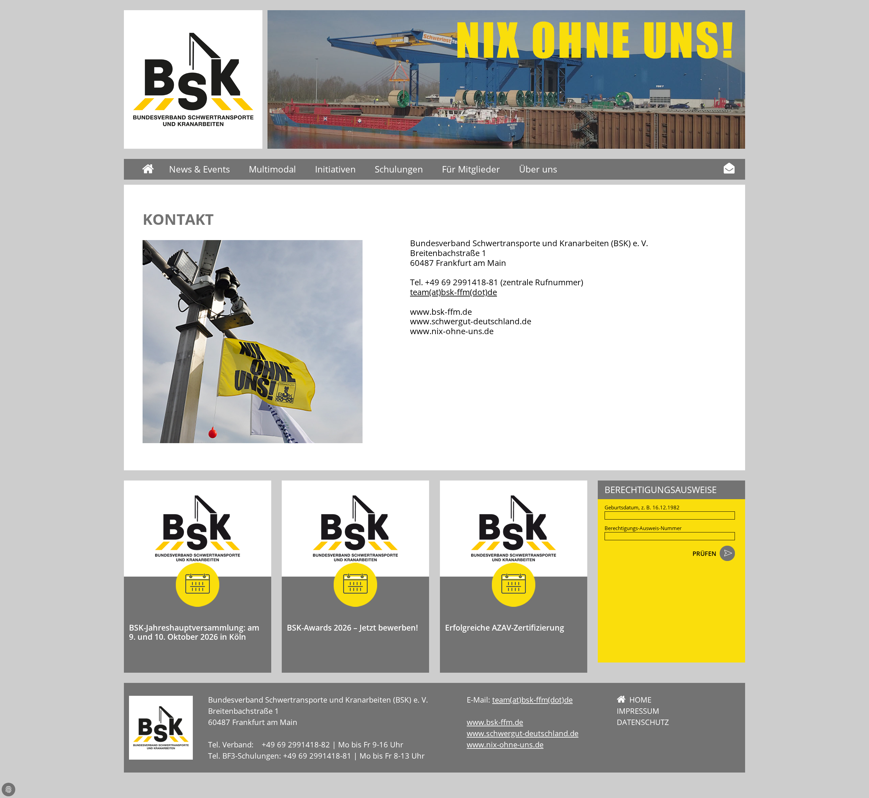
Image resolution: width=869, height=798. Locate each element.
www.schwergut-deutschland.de (522, 733)
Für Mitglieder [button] (471, 169)
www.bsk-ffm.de (495, 722)
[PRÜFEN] (727, 554)
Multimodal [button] (272, 169)
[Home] (193, 79)
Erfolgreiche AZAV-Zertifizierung (504, 627)
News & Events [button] (199, 169)
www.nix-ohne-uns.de (505, 744)
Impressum (638, 711)
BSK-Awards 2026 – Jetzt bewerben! (352, 627)
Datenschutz (643, 722)
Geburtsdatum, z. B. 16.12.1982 (642, 507)
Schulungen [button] (399, 169)
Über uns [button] (538, 169)
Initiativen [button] (335, 169)
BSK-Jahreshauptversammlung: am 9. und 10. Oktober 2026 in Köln (194, 632)
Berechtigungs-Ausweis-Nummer (643, 528)
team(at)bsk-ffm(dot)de (453, 291)
